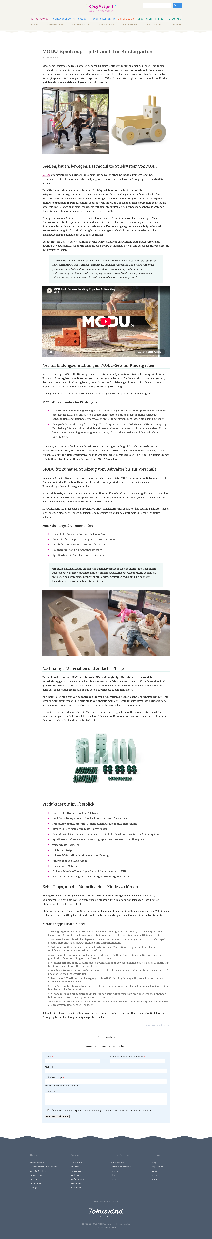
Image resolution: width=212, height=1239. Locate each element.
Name (49, 1057)
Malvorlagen (154, 24)
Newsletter (76, 1183)
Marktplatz (76, 1175)
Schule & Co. (126, 19)
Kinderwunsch (40, 19)
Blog (154, 1162)
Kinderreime (130, 24)
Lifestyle (175, 19)
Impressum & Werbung (106, 1227)
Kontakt (156, 1179)
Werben (155, 1175)
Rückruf (115, 1171)
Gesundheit (145, 19)
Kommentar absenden (57, 1116)
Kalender (176, 24)
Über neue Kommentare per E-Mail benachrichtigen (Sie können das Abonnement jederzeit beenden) (102, 1110)
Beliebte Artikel (81, 24)
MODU (46, 174)
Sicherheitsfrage (54, 1077)
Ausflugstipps (55, 24)
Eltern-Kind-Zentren (121, 1167)
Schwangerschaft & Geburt (71, 19)
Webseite (49, 1067)
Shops (114, 1175)
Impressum (157, 1167)
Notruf (114, 1179)
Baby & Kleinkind (103, 19)
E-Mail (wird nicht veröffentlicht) (127, 1057)
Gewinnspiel (76, 1187)
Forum (34, 24)
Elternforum (76, 1162)
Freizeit (160, 19)
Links (154, 1171)
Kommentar (52, 1091)
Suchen (177, 5)
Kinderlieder (106, 24)
